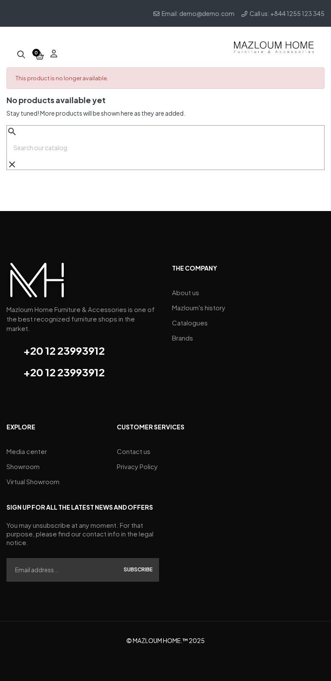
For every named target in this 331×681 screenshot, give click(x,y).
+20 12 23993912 (64, 350)
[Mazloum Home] (37, 283)
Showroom (23, 466)
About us (185, 292)
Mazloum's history (198, 307)
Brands (182, 338)
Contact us (133, 451)
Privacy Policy (137, 466)
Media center (26, 451)
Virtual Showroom (32, 481)
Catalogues (190, 322)
